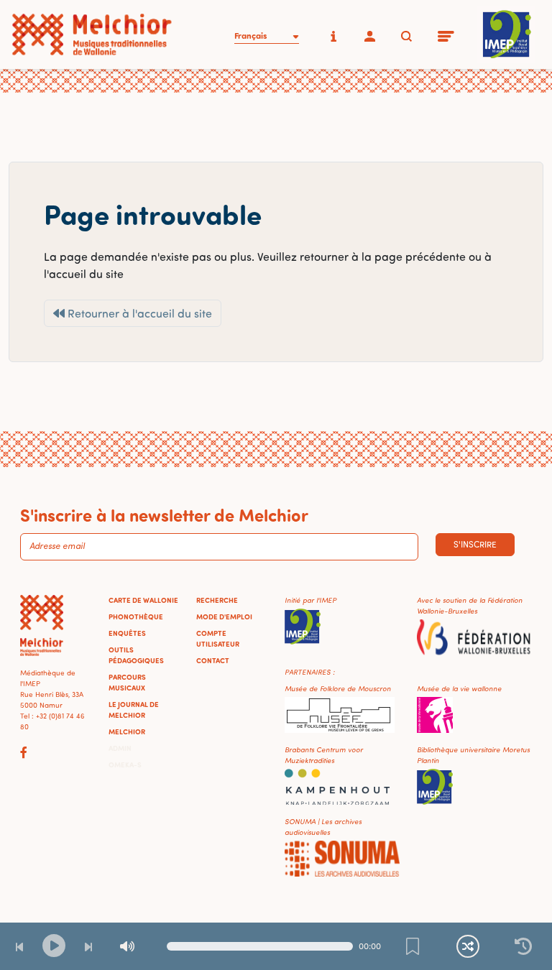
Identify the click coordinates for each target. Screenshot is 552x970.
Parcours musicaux (127, 682)
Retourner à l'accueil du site (138, 313)
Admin (120, 748)
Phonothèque (136, 616)
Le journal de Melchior (134, 709)
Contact (212, 660)
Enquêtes (127, 633)
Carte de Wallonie (143, 600)
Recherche (217, 600)
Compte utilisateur (217, 638)
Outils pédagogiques (136, 655)
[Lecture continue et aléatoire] (468, 946)
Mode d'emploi (224, 616)
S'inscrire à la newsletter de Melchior (164, 514)
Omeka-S (125, 764)
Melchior (127, 731)
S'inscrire (475, 544)
